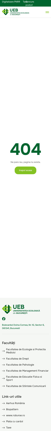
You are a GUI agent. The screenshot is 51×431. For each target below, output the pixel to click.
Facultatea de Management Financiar (27, 370)
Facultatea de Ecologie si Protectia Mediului (26, 351)
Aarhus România (15, 403)
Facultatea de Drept (17, 358)
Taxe (25, 1)
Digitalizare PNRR (11, 1)
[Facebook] (3, 318)
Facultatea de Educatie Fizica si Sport (24, 378)
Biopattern (12, 409)
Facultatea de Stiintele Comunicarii (26, 386)
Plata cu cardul (14, 421)
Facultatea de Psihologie (20, 364)
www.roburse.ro (15, 415)
